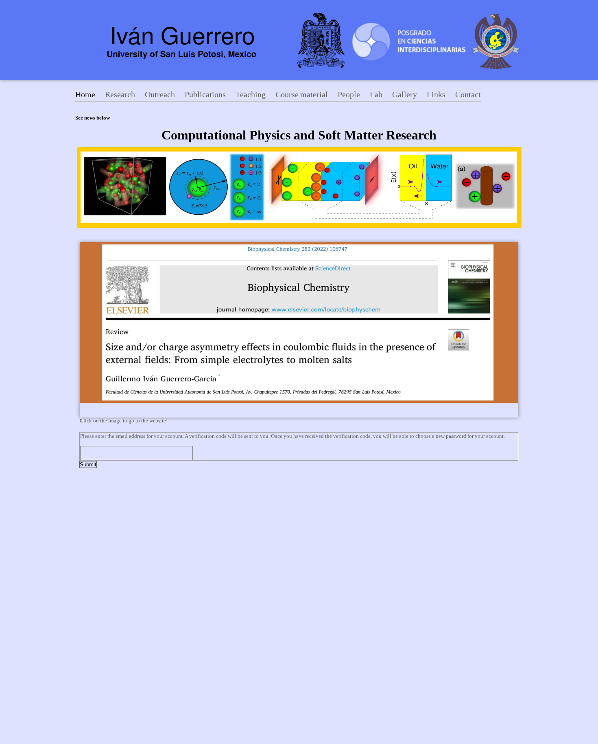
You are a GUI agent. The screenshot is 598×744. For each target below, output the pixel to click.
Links (436, 94)
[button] (299, 421)
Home (85, 94)
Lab (376, 94)
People (349, 94)
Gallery (404, 94)
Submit (88, 464)
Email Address (100, 442)
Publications (205, 94)
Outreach (160, 94)
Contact (468, 94)
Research (120, 94)
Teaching (251, 94)
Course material (301, 94)
